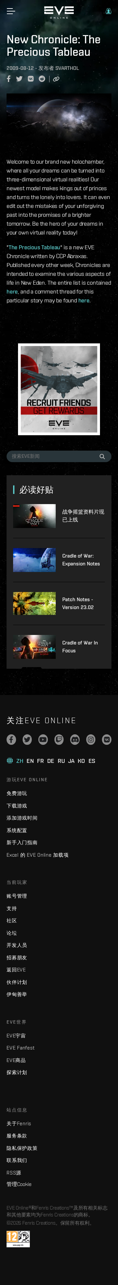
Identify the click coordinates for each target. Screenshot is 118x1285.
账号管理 (17, 896)
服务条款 (17, 1135)
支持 (12, 908)
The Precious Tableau (34, 247)
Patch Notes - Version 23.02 (78, 603)
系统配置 (17, 830)
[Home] (59, 17)
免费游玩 (17, 793)
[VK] (106, 739)
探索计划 (17, 1072)
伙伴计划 (17, 982)
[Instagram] (91, 739)
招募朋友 (17, 957)
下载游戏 (17, 805)
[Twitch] (59, 739)
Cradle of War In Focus (80, 647)
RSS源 (14, 1172)
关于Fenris (19, 1123)
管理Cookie (19, 1184)
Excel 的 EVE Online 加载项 (38, 855)
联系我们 (17, 1160)
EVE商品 (16, 1060)
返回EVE (16, 969)
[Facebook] (11, 739)
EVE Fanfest (20, 1047)
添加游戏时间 (22, 818)
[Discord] (75, 739)
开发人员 (17, 945)
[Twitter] (27, 739)
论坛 (12, 933)
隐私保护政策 (22, 1148)
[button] (108, 11)
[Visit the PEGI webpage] (18, 1239)
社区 (12, 920)
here (12, 291)
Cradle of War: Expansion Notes (81, 560)
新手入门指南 (22, 842)
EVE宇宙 (16, 1035)
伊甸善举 (17, 994)
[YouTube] (43, 739)
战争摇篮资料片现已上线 (83, 516)
